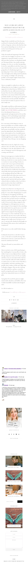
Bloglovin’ (17, 292)
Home (14, 559)
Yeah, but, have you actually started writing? (14, 496)
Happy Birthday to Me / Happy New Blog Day (14, 467)
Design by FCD (20, 561)
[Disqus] (14, 348)
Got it (18, 12)
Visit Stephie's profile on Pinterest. (14, 37)
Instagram (22, 292)
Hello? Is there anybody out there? (14, 481)
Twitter (12, 292)
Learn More (11, 12)
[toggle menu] (14, 19)
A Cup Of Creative (11, 561)
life (14, 296)
